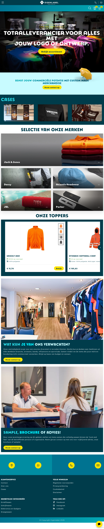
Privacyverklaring (60, 486)
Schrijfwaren (6, 505)
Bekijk (59, 268)
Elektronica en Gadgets (11, 508)
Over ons (4, 486)
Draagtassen (6, 512)
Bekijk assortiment (51, 51)
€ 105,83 (73, 268)
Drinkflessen (6, 502)
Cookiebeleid (58, 489)
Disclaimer (57, 492)
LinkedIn (60, 508)
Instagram (60, 505)
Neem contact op (13, 359)
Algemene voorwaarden (63, 483)
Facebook (60, 502)
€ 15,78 (10, 268)
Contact (4, 483)
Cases (3, 489)
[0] (95, 8)
